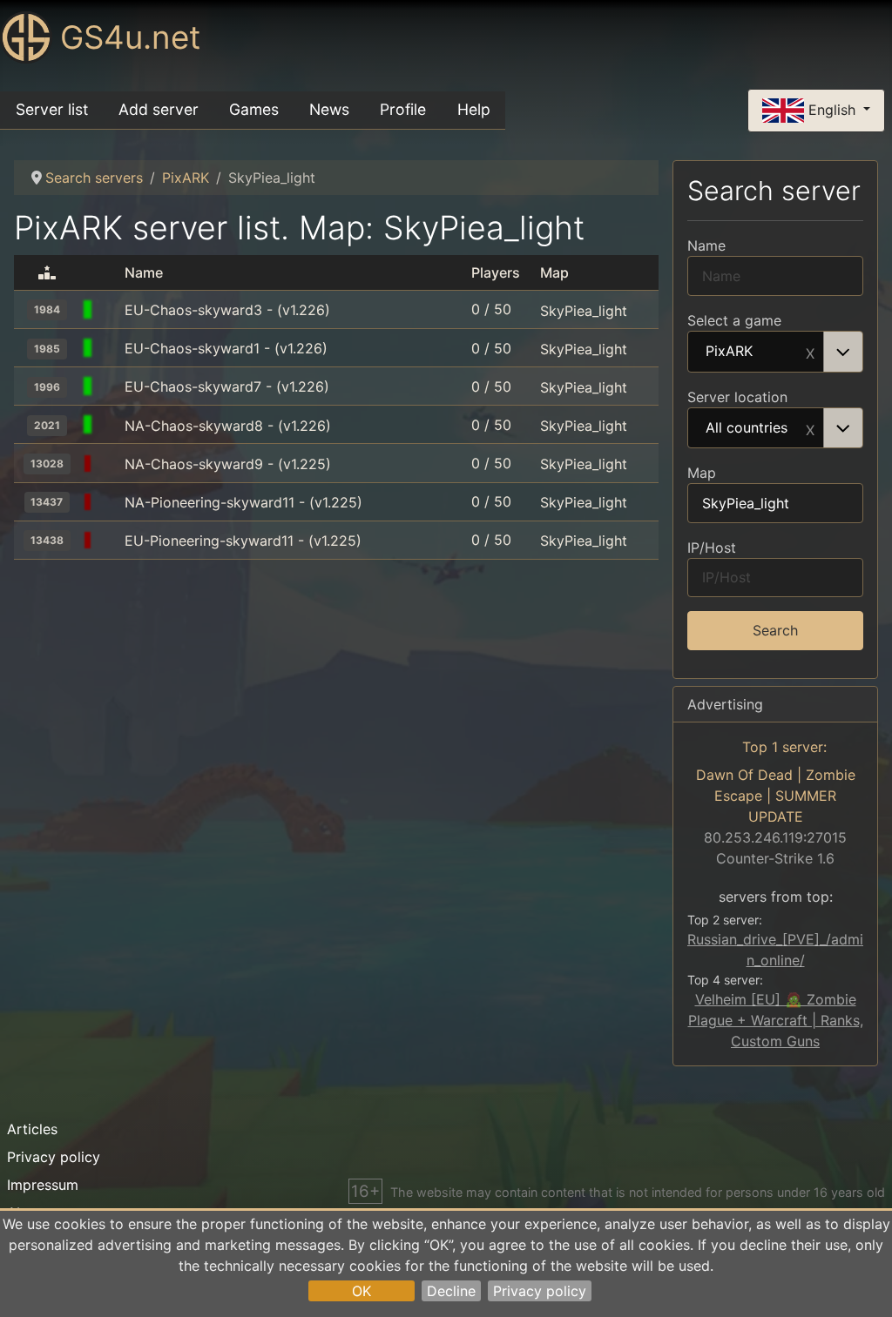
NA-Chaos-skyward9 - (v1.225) (228, 464)
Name (706, 245)
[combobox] (775, 352)
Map (701, 472)
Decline (451, 1291)
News (329, 109)
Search (775, 630)
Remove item (810, 351)
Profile (403, 109)
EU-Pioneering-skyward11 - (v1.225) (243, 540)
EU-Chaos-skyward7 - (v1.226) (227, 386)
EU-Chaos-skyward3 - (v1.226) (227, 310)
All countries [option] (746, 428)
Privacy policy (539, 1291)
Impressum (42, 1184)
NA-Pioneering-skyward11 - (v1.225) (243, 502)
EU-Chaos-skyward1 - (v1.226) (226, 348)
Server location (737, 397)
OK (361, 1291)
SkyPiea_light (583, 310)
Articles (32, 1129)
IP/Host (711, 547)
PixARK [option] (729, 351)
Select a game (734, 320)
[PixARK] (110, 310)
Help (473, 109)
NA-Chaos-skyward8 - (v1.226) (228, 425)
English (832, 109)
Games (254, 109)
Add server (158, 109)
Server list (52, 109)
